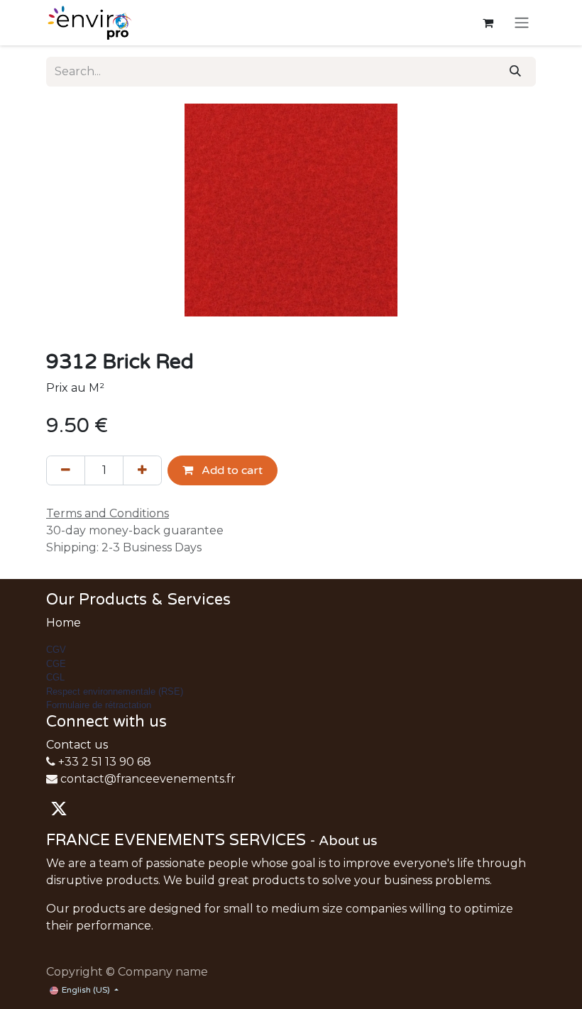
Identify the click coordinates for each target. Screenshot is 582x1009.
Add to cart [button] (231, 470)
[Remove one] (65, 470)
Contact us (77, 744)
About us (348, 840)
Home (63, 622)
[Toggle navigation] (521, 23)
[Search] (515, 72)
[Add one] (142, 470)
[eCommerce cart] (487, 23)
